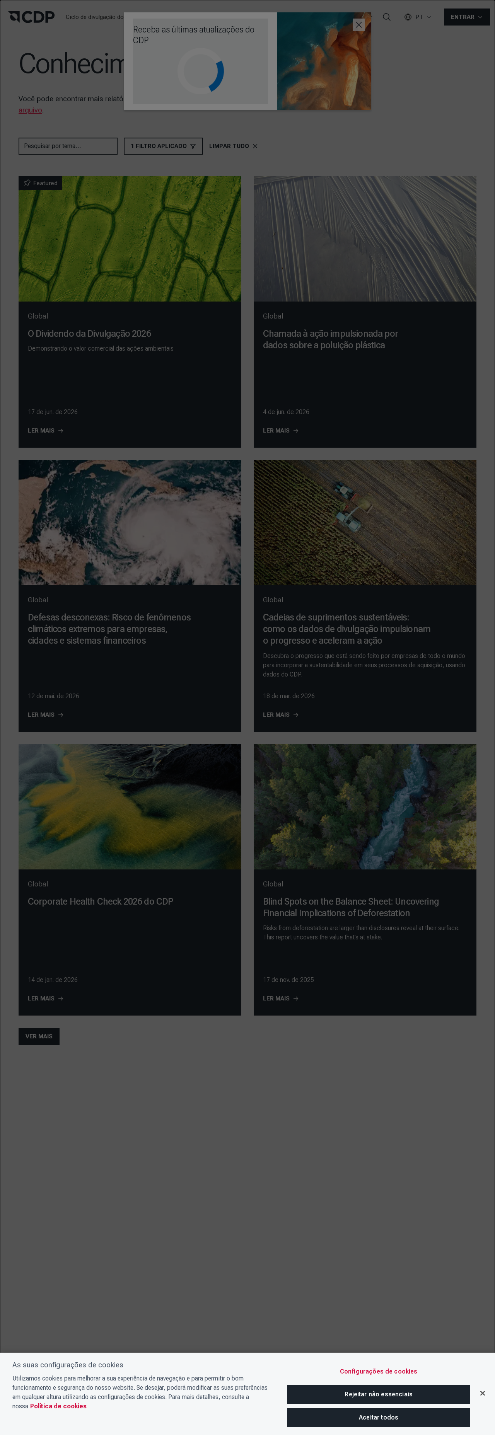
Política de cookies (58, 1406)
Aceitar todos (378, 1417)
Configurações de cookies (379, 1371)
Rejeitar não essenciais (379, 1394)
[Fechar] (482, 1393)
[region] (247, 1394)
